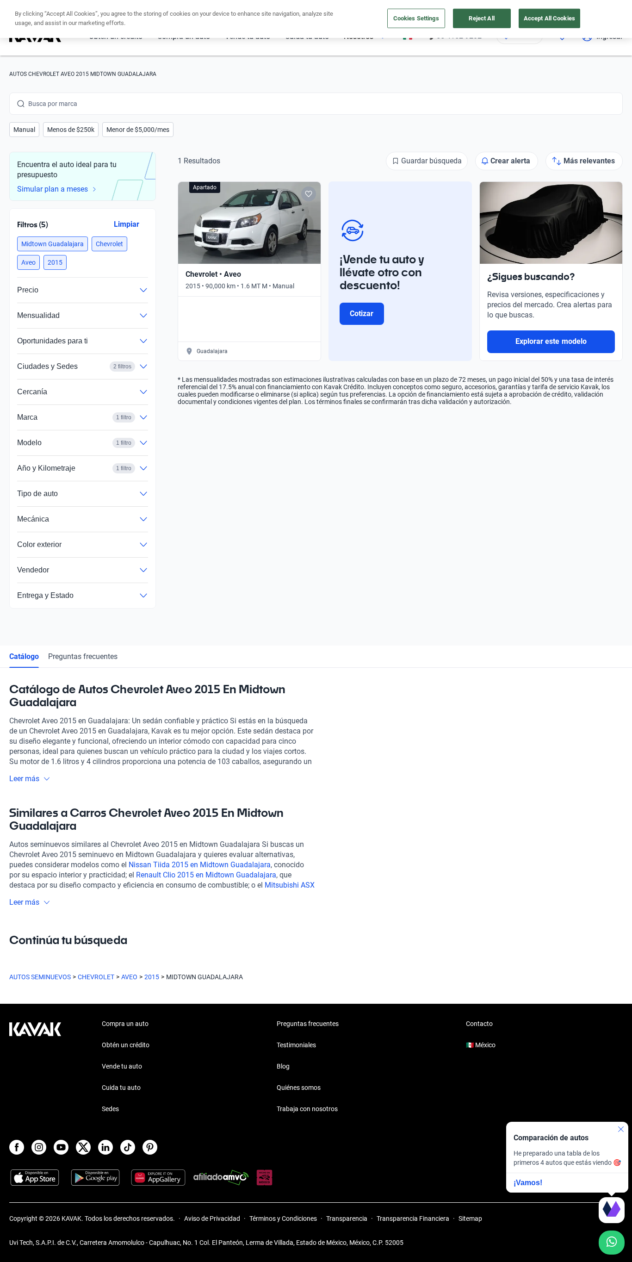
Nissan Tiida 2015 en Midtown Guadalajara (200, 864)
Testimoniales (296, 1045)
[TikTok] (127, 1147)
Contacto (479, 1023)
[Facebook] (16, 1147)
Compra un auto (125, 1023)
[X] (83, 1147)
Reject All (481, 18)
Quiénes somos (299, 1087)
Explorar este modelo (551, 341)
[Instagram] (38, 1147)
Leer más (24, 778)
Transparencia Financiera (413, 1218)
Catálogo (24, 656)
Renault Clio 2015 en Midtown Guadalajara (206, 874)
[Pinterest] (150, 1147)
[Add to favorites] (308, 194)
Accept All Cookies (549, 18)
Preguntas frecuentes (83, 656)
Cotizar (361, 313)
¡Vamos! (528, 1183)
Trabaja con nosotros (307, 1109)
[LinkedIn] (105, 1147)
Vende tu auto (122, 1066)
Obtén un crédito (125, 1045)
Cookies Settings (416, 18)
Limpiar (126, 224)
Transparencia (346, 1218)
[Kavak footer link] (35, 1067)
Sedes (110, 1109)
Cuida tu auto (121, 1087)
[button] (24, 129)
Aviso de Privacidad (212, 1218)
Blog (283, 1066)
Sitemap (470, 1218)
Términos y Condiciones (283, 1218)
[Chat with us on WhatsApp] (611, 1242)
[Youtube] (61, 1147)
